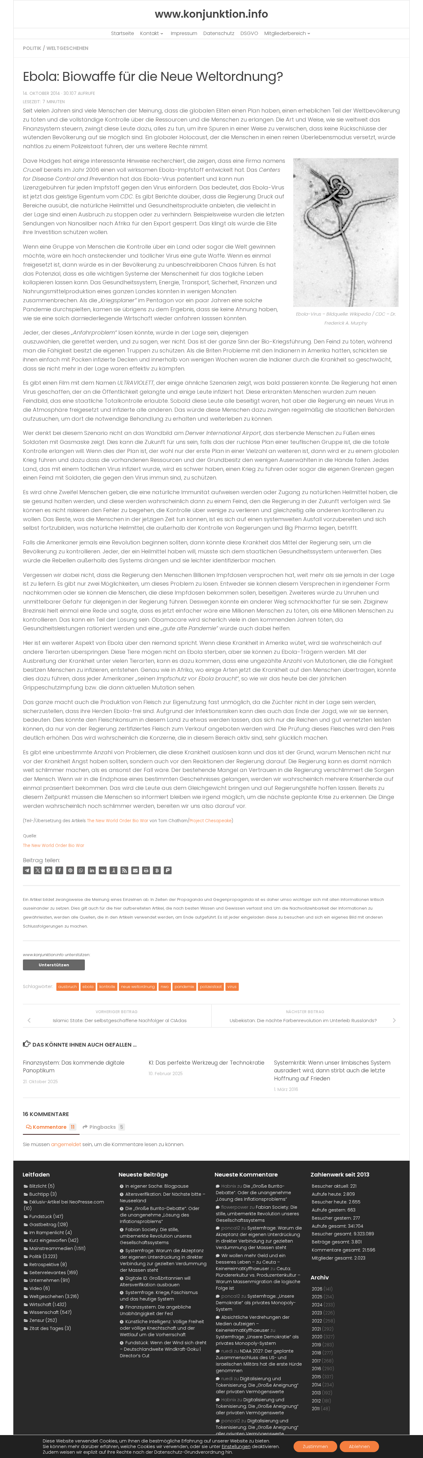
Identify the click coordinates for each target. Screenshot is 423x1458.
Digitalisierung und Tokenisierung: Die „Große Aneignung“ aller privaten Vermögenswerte (257, 1385)
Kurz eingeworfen (48, 1240)
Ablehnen (359, 1446)
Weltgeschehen (67, 48)
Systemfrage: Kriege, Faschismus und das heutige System (159, 1295)
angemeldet (66, 1144)
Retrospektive (44, 1264)
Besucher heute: (330, 1202)
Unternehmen (44, 1280)
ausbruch (68, 986)
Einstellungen (236, 1446)
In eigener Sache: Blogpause (157, 1186)
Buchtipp (39, 1194)
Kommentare (54, 1127)
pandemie (184, 986)
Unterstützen (54, 965)
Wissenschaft (44, 1312)
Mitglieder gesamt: (333, 1258)
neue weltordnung (138, 986)
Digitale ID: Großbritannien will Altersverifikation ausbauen (155, 1281)
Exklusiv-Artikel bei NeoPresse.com (66, 1202)
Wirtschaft (40, 1304)
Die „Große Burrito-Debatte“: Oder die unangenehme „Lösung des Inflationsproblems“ (159, 1215)
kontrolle (107, 986)
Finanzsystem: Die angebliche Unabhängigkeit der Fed (155, 1310)
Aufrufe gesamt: (330, 1226)
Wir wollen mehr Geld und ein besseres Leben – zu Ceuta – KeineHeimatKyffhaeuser (251, 1262)
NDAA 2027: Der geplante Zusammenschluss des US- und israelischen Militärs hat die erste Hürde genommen (259, 1361)
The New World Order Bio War (117, 821)
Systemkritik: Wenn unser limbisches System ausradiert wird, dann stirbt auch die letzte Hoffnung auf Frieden (332, 1070)
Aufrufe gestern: (329, 1210)
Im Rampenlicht (46, 1233)
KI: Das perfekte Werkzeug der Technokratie (206, 1062)
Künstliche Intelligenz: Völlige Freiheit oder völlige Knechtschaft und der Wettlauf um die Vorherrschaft (162, 1328)
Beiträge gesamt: (331, 1242)
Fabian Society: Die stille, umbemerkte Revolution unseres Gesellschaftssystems (156, 1236)
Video (35, 1288)
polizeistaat (211, 986)
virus (232, 986)
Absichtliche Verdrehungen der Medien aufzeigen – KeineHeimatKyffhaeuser (253, 1323)
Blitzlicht (38, 1186)
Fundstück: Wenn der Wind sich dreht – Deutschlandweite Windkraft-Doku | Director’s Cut (163, 1349)
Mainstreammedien (51, 1248)
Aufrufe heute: (327, 1194)
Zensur (36, 1320)
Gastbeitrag (42, 1224)
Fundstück (40, 1216)
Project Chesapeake (211, 821)
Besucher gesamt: (333, 1234)
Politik (32, 48)
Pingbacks (106, 1127)
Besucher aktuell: (331, 1186)
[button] (27, 870)
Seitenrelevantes (47, 1273)
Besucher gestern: (332, 1218)
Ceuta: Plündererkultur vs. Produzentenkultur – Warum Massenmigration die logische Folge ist (258, 1278)
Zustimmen (315, 1446)
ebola (88, 986)
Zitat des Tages (46, 1328)
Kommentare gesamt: (337, 1250)
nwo (165, 986)
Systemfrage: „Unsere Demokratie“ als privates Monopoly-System (256, 1302)
